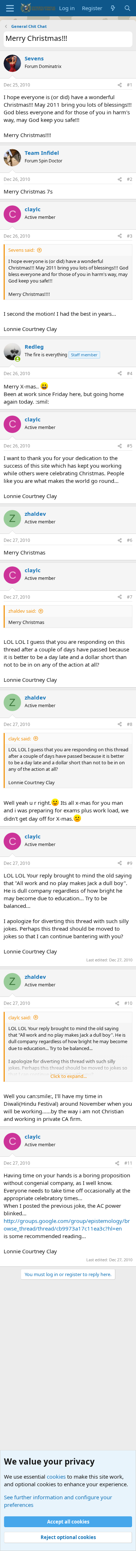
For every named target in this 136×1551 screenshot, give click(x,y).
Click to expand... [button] (68, 1076)
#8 (129, 724)
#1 (129, 85)
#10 (128, 1003)
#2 (129, 179)
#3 (129, 236)
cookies (56, 1476)
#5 (129, 446)
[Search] (127, 8)
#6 (129, 540)
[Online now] (17, 359)
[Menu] (9, 8)
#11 (128, 1163)
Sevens (34, 58)
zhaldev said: (22, 611)
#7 (129, 597)
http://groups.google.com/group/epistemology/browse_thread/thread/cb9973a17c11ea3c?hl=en (67, 1224)
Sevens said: (21, 250)
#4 (129, 373)
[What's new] (113, 8)
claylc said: (19, 738)
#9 (129, 863)
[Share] (119, 85)
